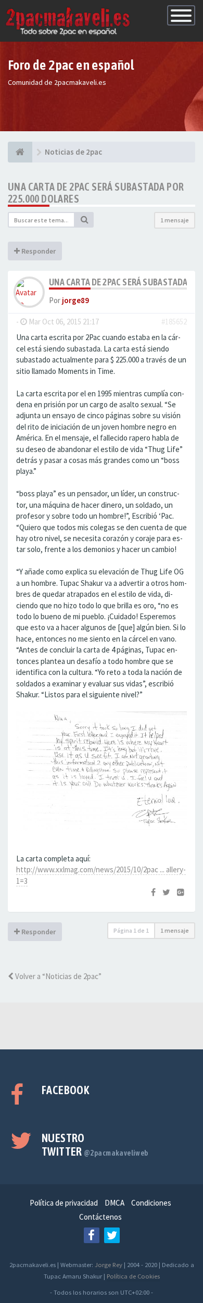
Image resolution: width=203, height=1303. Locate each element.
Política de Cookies (133, 1276)
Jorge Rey (108, 1264)
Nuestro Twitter (95, 1144)
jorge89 (75, 300)
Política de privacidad (64, 1203)
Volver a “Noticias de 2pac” (58, 976)
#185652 (174, 322)
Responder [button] (38, 251)
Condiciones (151, 1203)
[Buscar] (84, 220)
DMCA (114, 1203)
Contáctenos (100, 1217)
